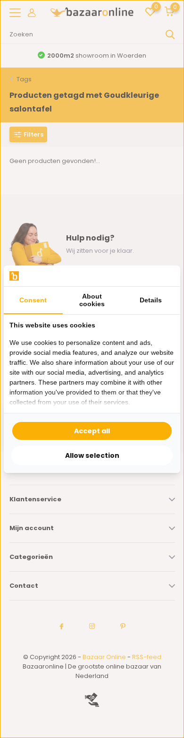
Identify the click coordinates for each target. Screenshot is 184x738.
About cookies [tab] (92, 300)
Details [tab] (151, 300)
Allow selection (92, 455)
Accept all (92, 431)
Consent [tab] (33, 300)
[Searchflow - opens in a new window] (163, 275)
